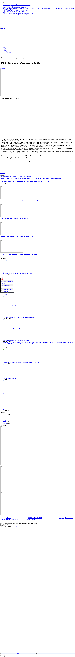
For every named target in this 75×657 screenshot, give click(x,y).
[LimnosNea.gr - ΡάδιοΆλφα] (6, 27)
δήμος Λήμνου (33, 519)
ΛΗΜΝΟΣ (5, 48)
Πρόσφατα (5, 294)
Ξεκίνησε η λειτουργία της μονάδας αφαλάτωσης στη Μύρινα (14, 7)
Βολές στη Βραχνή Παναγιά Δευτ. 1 (10, 378)
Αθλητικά (4, 415)
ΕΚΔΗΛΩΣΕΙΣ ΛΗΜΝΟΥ (47, 517)
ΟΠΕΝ (1, 519)
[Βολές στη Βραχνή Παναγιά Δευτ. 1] (12, 376)
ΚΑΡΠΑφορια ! (6, 409)
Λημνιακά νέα (69, 518)
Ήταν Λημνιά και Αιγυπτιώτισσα (10, 393)
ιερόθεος (39, 519)
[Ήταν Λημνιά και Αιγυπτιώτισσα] (14, 392)
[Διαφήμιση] (2, 28)
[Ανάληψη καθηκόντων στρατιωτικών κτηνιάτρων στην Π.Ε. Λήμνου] (11, 252)
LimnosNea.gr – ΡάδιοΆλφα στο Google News (20, 653)
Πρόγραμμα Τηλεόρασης (7, 292)
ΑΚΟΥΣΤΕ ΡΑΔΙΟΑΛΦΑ (8, 52)
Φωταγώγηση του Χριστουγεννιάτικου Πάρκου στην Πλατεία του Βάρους (16, 5)
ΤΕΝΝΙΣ (27, 519)
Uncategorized (5, 414)
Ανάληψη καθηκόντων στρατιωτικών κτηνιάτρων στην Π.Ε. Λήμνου (15, 10)
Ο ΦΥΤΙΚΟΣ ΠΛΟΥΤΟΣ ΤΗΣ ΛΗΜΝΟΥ (11, 519)
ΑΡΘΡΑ (4, 49)
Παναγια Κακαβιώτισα (23, 519)
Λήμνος (4, 421)
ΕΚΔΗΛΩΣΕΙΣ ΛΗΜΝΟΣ (35, 518)
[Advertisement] (37, 37)
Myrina (8, 518)
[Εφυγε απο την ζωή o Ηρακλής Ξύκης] (9, 304)
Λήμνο (47, 653)
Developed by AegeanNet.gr (21, 526)
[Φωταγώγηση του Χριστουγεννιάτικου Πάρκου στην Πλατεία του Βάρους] (11, 198)
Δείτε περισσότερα (4, 174)
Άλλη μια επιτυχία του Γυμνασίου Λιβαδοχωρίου (12, 6)
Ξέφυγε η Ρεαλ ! (6, 12)
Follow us (2, 521)
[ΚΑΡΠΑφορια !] (14, 408)
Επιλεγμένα (5, 420)
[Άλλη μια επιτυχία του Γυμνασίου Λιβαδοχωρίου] (11, 216)
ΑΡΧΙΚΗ (4, 47)
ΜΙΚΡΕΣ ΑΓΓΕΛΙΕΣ (7, 422)
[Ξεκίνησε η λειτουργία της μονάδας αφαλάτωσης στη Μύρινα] (11, 234)
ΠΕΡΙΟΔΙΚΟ (5, 50)
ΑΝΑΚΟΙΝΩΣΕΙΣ (6, 51)
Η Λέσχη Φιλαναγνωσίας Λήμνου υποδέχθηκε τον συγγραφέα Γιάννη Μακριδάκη (18, 13)
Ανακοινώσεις (5, 416)
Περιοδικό (5, 423)
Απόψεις (4, 417)
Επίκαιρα (5, 58)
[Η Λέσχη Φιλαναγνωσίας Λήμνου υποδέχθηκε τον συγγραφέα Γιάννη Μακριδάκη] (14, 361)
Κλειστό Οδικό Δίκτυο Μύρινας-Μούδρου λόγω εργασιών (14, 11)
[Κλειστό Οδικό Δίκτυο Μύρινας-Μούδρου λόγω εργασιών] (9, 501)
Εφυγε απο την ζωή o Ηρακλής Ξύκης (10, 4)
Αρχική (1, 58)
